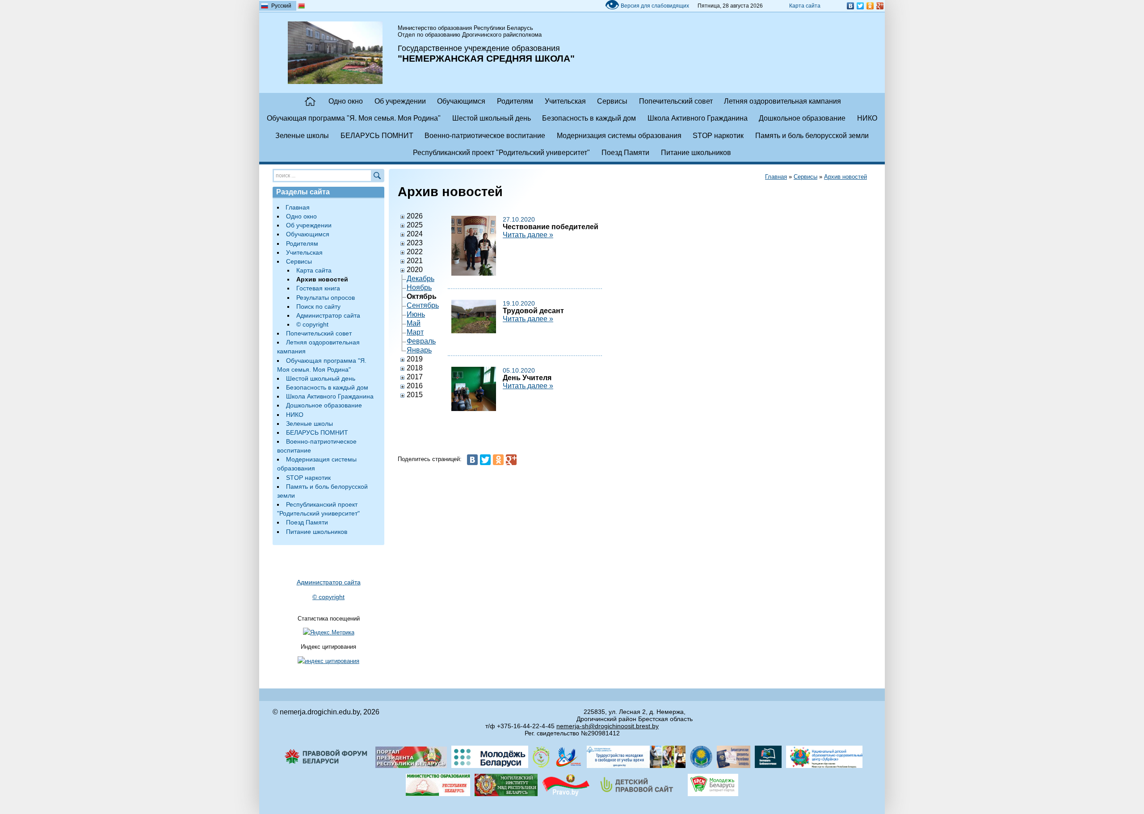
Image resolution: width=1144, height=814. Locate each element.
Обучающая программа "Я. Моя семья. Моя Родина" (354, 118)
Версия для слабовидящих (647, 6)
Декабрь (420, 278)
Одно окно (345, 101)
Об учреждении (400, 101)
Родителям (515, 101)
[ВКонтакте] (850, 6)
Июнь (416, 314)
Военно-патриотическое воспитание (485, 135)
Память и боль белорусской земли (812, 135)
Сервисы (612, 101)
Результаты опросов (325, 297)
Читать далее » (528, 235)
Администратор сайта (328, 315)
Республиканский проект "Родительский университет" (501, 152)
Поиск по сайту (318, 306)
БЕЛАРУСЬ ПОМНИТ (377, 135)
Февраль (421, 341)
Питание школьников (696, 152)
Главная (310, 101)
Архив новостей (845, 176)
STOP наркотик (718, 135)
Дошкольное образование (802, 118)
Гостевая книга (318, 288)
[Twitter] (860, 6)
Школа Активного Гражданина (698, 118)
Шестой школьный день (491, 118)
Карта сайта (804, 6)
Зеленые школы (302, 135)
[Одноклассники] (870, 6)
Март (415, 332)
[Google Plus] (880, 6)
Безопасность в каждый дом (589, 118)
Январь (419, 350)
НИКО (867, 118)
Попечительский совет (676, 101)
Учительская (565, 101)
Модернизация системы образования (619, 135)
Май (414, 323)
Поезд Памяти (625, 152)
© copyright (312, 324)
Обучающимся (461, 101)
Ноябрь (419, 287)
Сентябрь (423, 305)
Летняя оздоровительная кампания (782, 101)
